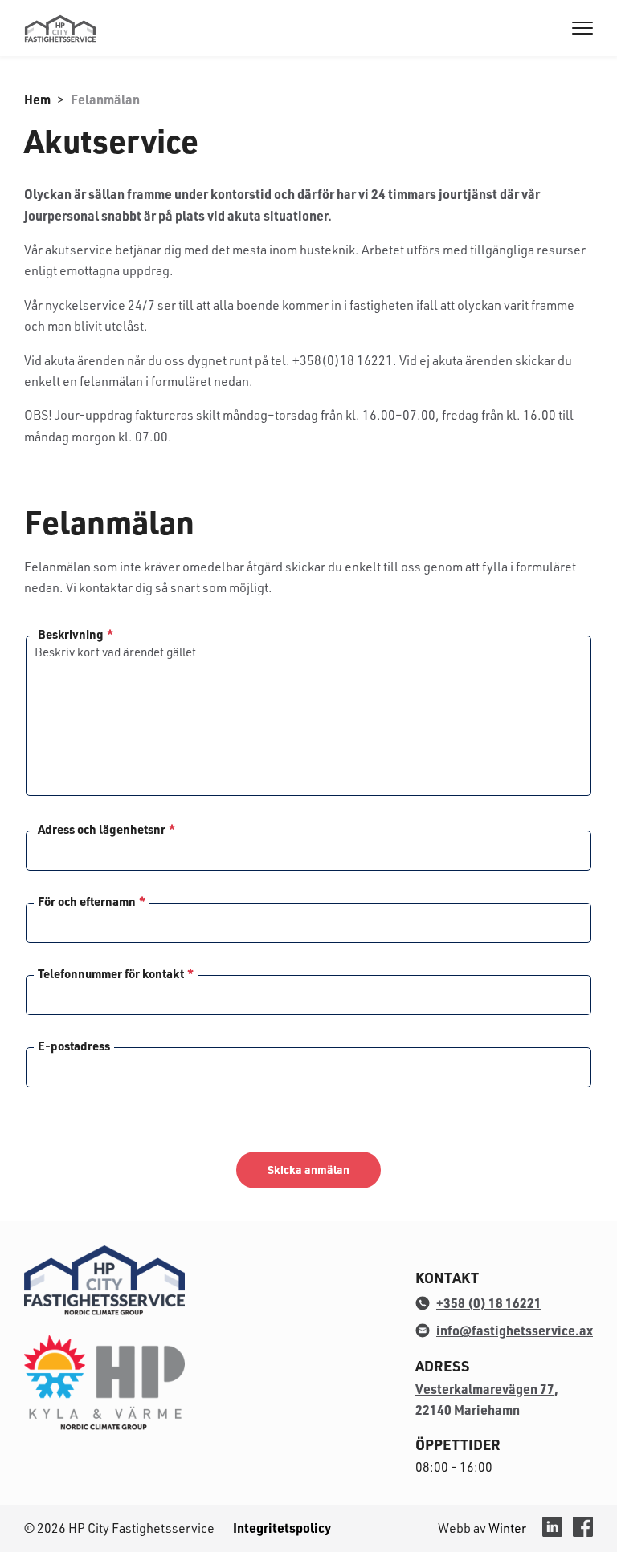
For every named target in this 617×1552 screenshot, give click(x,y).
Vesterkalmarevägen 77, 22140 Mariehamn (486, 1399)
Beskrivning (75, 634)
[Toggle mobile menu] (582, 29)
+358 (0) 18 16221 (488, 1302)
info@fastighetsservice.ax (514, 1330)
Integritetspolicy (282, 1527)
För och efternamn (91, 901)
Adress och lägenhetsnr (106, 829)
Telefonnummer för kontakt (116, 974)
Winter (507, 1528)
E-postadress (74, 1046)
